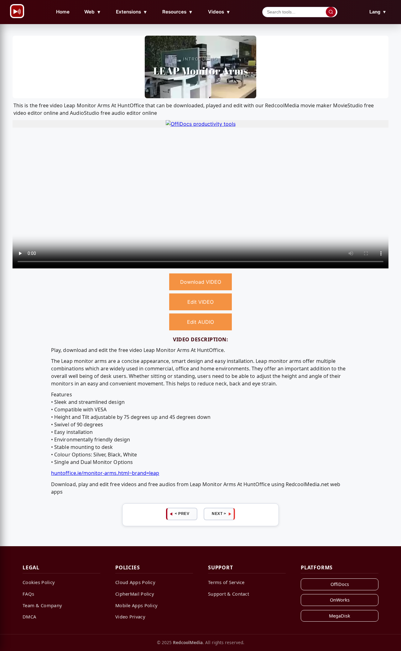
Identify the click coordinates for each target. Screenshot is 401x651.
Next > (219, 514)
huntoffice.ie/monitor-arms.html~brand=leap (105, 473)
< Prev (182, 514)
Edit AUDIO (200, 322)
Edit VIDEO (200, 302)
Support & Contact (228, 594)
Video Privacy (130, 616)
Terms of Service (226, 582)
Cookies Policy (39, 582)
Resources (177, 12)
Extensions (132, 12)
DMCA (29, 616)
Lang (378, 12)
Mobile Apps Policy (136, 605)
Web (92, 12)
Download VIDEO (200, 282)
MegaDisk (339, 616)
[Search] (331, 12)
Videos (219, 12)
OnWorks (340, 600)
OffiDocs (340, 584)
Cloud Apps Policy (135, 582)
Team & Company (42, 605)
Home (63, 12)
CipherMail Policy (134, 594)
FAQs (28, 594)
